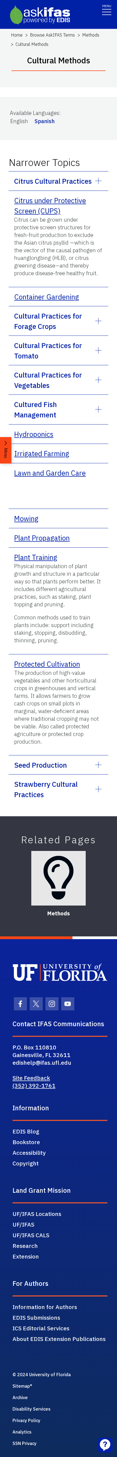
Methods (90, 35)
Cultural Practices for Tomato (48, 350)
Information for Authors (45, 1307)
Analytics (22, 1432)
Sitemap (21, 1386)
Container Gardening (46, 296)
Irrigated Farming (41, 453)
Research (25, 1246)
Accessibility (29, 1152)
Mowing (26, 518)
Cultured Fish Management (35, 409)
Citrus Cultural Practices (53, 181)
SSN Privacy (24, 1443)
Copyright (26, 1163)
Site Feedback (31, 1078)
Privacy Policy (26, 1420)
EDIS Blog (26, 1131)
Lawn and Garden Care (50, 472)
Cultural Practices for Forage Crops (48, 321)
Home (17, 35)
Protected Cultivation (47, 664)
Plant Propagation (42, 537)
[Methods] (58, 878)
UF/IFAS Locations (37, 1214)
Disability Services (32, 1409)
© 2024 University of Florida (42, 1374)
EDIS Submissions (36, 1317)
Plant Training (35, 557)
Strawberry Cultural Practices (46, 789)
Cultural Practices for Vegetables (48, 380)
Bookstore (26, 1142)
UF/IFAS (23, 1224)
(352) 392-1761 (34, 1085)
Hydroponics (33, 434)
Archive (20, 1397)
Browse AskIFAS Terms (52, 35)
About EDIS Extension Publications (59, 1339)
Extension (26, 1256)
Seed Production (40, 765)
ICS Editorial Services (41, 1328)
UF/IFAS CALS (31, 1235)
